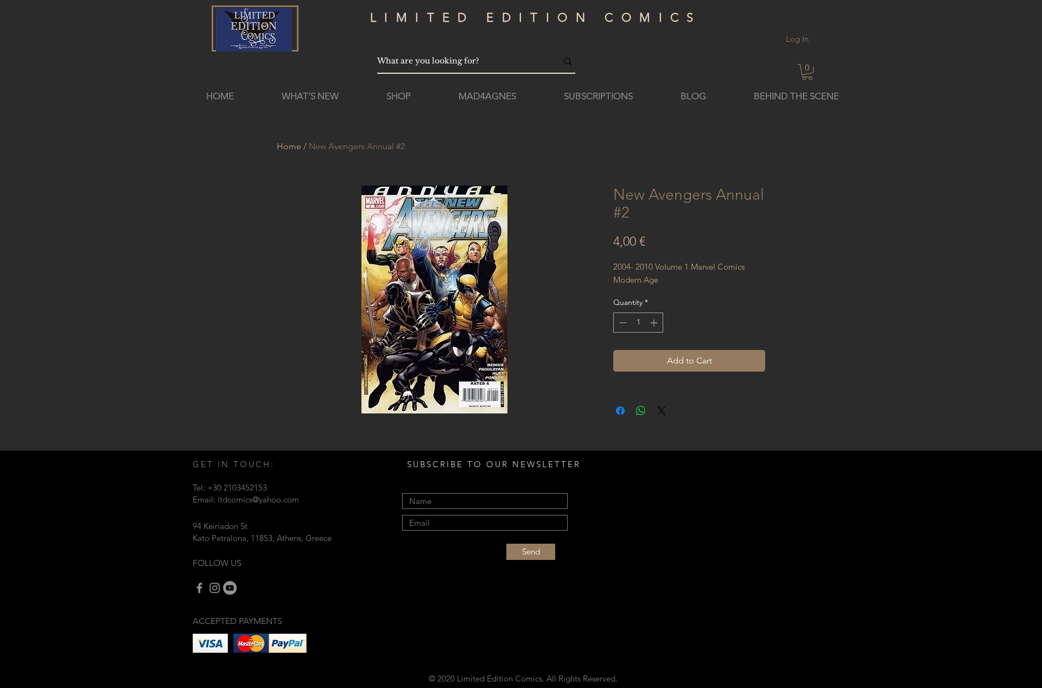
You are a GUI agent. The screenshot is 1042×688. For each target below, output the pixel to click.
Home (289, 146)
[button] (807, 72)
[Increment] (655, 322)
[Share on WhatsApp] (640, 410)
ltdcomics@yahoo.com (258, 499)
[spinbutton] (638, 322)
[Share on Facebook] (620, 410)
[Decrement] (621, 322)
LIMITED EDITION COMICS (536, 17)
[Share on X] (661, 410)
